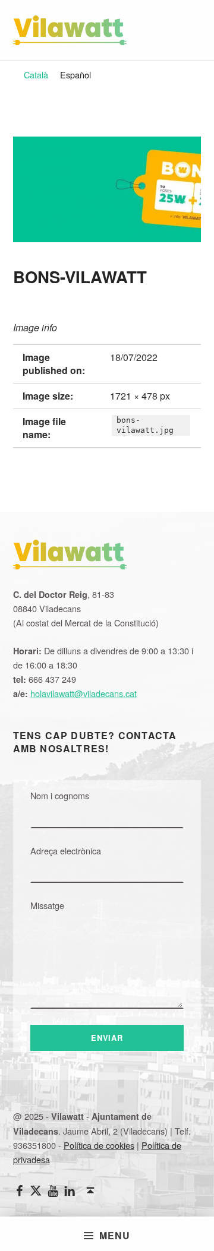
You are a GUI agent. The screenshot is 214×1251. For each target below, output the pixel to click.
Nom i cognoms (59, 795)
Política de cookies (99, 1145)
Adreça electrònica (65, 850)
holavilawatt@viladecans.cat (83, 693)
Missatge (47, 905)
